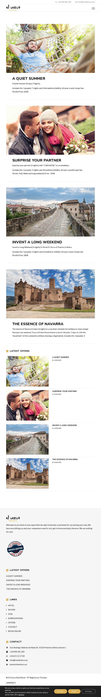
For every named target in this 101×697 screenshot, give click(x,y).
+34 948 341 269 (64, 2)
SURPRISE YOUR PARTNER (36, 160)
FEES (10, 614)
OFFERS (11, 622)
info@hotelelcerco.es (86, 2)
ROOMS (11, 610)
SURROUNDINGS (15, 618)
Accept (60, 691)
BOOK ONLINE (14, 631)
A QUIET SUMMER (28, 78)
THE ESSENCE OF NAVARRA (37, 324)
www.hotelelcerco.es (18, 664)
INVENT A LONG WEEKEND (37, 242)
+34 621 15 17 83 (17, 656)
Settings (88, 691)
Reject (74, 691)
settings (21, 695)
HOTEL (11, 605)
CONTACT (12, 627)
